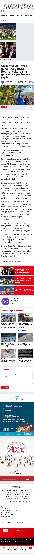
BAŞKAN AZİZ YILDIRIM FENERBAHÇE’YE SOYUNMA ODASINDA (16, 549)
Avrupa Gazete (16, 300)
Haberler (4, 62)
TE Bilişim (21, 536)
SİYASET (20, 15)
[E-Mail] (12, 304)
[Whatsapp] (29, 502)
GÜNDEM (4, 15)
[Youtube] (20, 502)
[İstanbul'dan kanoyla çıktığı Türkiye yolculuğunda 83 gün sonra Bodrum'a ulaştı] (8, 317)
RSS (6, 530)
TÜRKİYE (12, 15)
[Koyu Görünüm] (1, 11)
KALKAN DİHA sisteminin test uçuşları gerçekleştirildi (25, 345)
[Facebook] (4, 502)
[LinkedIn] (17, 502)
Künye (28, 522)
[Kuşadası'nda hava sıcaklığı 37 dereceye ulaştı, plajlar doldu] (8, 337)
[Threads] (26, 502)
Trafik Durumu (7, 508)
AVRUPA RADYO (18, 522)
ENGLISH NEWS (7, 521)
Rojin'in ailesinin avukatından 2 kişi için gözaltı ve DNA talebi (8, 360)
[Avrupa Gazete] (17, 6)
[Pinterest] (11, 502)
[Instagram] (14, 502)
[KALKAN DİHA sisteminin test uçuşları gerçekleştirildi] (25, 337)
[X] (8, 502)
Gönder (5, 387)
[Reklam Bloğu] (17, 414)
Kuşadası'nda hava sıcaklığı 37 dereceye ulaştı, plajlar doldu (7, 345)
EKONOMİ (28, 15)
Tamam (3, 544)
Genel (11, 62)
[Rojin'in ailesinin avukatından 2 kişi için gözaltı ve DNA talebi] (8, 353)
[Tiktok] (23, 502)
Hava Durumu (7, 507)
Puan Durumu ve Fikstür (10, 510)
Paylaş (5, 106)
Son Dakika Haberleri (9, 514)
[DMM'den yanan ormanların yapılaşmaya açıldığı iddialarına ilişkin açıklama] (25, 353)
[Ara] (4, 11)
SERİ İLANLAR (7, 522)
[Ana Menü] (2, 1)
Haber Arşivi (6, 516)
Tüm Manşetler (7, 512)
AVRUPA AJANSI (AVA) (21, 521)
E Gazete (4, 20)
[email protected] (24, 498)
